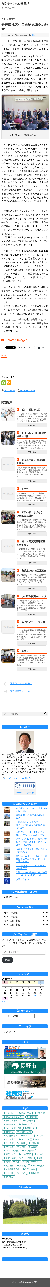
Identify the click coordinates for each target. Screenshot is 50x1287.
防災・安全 (26, 1113)
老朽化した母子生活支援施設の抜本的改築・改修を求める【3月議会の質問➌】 (31, 842)
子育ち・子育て (12, 1121)
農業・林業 (11, 1158)
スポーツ (25, 1139)
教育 (41, 1158)
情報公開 (35, 1173)
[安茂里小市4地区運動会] (8, 575)
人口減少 (41, 1154)
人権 (41, 1135)
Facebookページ (25, 1259)
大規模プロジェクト (14, 1117)
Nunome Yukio (27, 390)
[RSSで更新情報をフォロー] (9, 382)
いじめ (22, 1173)
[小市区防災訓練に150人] (8, 601)
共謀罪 (22, 1143)
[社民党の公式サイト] (26, 1099)
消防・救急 (30, 1169)
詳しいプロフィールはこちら (18, 778)
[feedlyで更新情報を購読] (3, 382)
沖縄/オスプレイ (28, 1124)
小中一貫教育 (39, 1165)
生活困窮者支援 (12, 1169)
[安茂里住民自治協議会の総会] (8, 464)
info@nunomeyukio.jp (25, 792)
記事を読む (32, 425)
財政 (17, 1162)
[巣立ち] (8, 493)
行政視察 (41, 1113)
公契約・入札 (25, 1132)
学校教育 (10, 1143)
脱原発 (38, 1139)
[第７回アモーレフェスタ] (8, 627)
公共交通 (33, 1117)
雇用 (8, 1162)
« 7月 (4, 1001)
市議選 (34, 1147)
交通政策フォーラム (20, 691)
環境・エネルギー (33, 1162)
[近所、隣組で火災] (8, 414)
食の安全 (10, 1177)
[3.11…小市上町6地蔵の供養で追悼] (8, 438)
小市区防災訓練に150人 (34, 596)
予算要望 (35, 1143)
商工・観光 (11, 1154)
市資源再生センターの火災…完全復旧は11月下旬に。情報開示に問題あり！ (31, 859)
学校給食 (10, 1147)
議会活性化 (11, 1124)
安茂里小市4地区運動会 (34, 570)
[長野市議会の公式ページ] (25, 1087)
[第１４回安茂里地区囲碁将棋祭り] (8, 546)
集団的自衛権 (12, 1135)
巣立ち (25, 489)
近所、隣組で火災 (31, 409)
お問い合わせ (22, 879)
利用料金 (10, 1132)
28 (34, 995)
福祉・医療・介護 (13, 1128)
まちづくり (9, 390)
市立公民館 (26, 1154)
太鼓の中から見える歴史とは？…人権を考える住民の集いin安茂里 (31, 825)
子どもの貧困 (27, 1158)
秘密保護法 (29, 1150)
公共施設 (29, 1121)
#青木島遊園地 (12, 1150)
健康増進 (10, 1165)
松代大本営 (11, 1139)
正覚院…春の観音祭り (21, 683)
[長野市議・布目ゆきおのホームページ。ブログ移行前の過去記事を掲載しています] (25, 1058)
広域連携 (23, 1165)
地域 (33, 35)
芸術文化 (31, 1128)
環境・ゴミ (28, 1135)
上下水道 (10, 1173)
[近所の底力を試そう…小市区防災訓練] (8, 517)
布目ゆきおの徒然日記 (15, 3)
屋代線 (22, 1147)
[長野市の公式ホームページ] (25, 1073)
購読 (7, 960)
